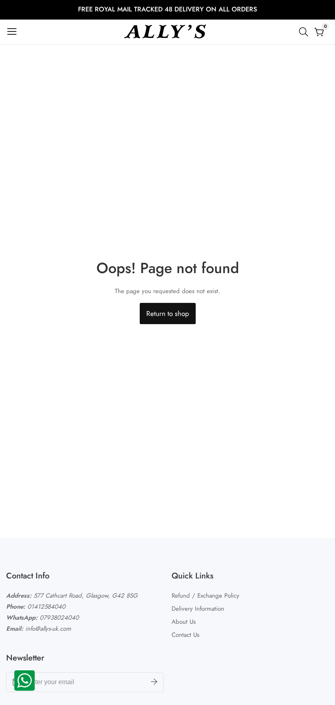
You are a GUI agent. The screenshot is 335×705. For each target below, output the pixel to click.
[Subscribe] (154, 682)
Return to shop (167, 313)
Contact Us (185, 634)
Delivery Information (198, 608)
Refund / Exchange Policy (205, 595)
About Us (184, 621)
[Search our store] (305, 32)
